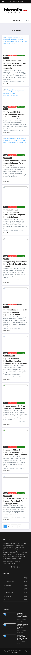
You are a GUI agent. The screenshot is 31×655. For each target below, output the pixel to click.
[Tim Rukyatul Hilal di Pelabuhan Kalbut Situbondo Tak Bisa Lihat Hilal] (15, 97)
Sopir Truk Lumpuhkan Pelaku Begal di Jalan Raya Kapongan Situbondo (15, 312)
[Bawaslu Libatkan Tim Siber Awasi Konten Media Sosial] (15, 393)
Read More (6, 84)
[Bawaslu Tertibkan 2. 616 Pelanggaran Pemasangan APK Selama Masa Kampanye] (15, 437)
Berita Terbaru (12, 55)
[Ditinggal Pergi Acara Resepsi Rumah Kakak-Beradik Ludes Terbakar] (15, 246)
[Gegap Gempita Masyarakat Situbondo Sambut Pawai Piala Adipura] (15, 146)
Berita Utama (21, 55)
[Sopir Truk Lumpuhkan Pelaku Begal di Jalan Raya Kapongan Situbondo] (15, 295)
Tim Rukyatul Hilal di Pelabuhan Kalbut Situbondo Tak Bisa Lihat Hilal (14, 114)
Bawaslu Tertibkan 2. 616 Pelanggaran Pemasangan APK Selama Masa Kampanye (15, 452)
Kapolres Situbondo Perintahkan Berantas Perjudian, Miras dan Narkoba (15, 361)
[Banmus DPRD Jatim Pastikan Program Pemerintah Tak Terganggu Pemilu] (15, 484)
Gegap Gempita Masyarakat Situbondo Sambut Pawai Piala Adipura (14, 163)
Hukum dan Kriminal (9, 355)
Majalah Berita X (15, 652)
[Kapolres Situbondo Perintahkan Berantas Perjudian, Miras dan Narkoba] (15, 344)
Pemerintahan (7, 157)
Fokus (5, 109)
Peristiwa (6, 57)
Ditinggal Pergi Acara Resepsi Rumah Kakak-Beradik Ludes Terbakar (15, 264)
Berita (5, 55)
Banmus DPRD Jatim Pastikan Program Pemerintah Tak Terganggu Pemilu (15, 501)
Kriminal (20, 304)
